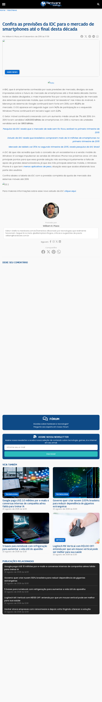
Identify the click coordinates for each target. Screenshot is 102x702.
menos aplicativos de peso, (37, 166)
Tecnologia (12, 494)
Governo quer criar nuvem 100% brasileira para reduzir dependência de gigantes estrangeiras (76, 503)
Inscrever (51, 454)
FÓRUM (54, 419)
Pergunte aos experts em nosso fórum (51, 427)
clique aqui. (70, 191)
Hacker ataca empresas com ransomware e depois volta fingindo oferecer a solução (47, 609)
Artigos (10, 540)
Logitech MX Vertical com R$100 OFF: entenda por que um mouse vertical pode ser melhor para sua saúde (75, 549)
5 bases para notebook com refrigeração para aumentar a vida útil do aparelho (24, 547)
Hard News (12, 10)
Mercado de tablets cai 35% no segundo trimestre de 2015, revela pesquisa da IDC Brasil (54, 146)
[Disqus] (51, 300)
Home (2, 10)
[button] (3, 4)
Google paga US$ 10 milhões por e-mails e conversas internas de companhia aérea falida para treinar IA (25, 503)
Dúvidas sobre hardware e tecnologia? (51, 424)
